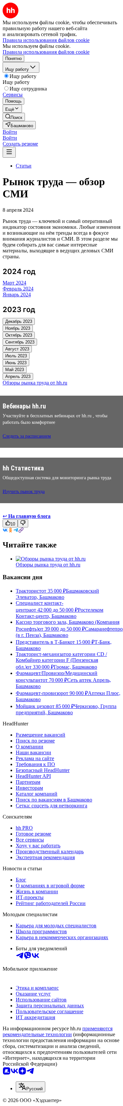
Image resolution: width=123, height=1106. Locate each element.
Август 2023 (17, 348)
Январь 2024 (17, 294)
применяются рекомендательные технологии (58, 1031)
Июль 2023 (16, 355)
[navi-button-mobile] (9, 152)
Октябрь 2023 (18, 335)
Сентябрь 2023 (19, 342)
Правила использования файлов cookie (46, 52)
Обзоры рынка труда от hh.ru (48, 564)
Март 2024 (14, 283)
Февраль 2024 (18, 288)
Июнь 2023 (16, 362)
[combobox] (30, 1086)
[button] (10, 132)
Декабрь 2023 (18, 321)
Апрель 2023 (18, 376)
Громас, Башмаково (75, 667)
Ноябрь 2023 (17, 328)
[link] (14, 117)
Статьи (23, 165)
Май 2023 (14, 369)
